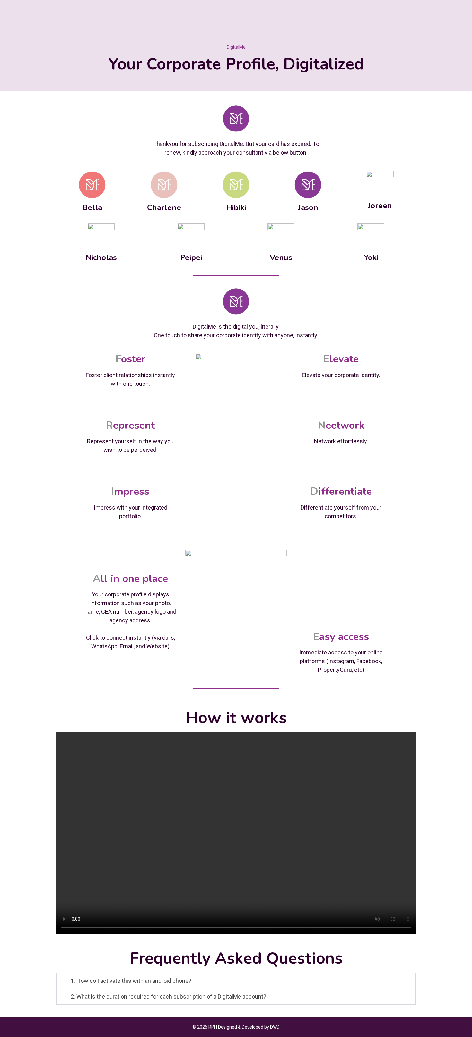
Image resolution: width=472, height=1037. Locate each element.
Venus (281, 257)
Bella (92, 207)
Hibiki (236, 207)
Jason (308, 207)
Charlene (164, 207)
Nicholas (101, 257)
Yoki (371, 257)
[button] (236, 981)
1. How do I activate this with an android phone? (131, 980)
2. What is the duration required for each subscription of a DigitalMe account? (168, 996)
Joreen (380, 205)
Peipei (191, 257)
